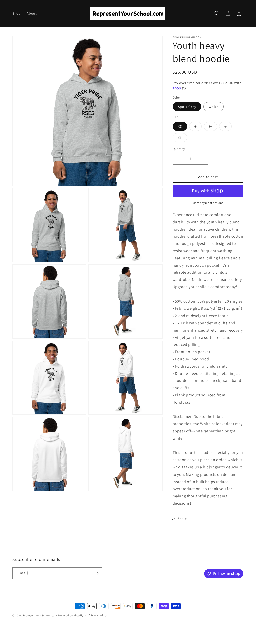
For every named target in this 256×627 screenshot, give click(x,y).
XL (182, 138)
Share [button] (182, 518)
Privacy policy (97, 615)
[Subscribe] (96, 573)
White (213, 106)
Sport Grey (187, 106)
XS (180, 126)
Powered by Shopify (71, 615)
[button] (217, 13)
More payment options (208, 203)
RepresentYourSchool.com (40, 615)
